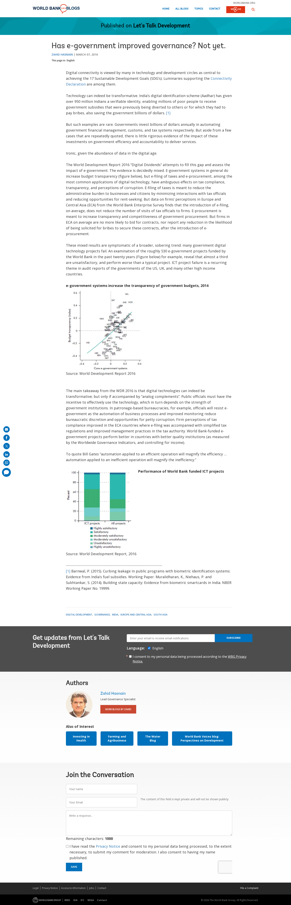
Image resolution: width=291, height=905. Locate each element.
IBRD (67, 900)
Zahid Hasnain (62, 54)
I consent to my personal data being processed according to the (189, 659)
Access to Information (73, 888)
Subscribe (233, 638)
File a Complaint (249, 888)
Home (165, 9)
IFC (82, 900)
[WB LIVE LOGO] (235, 10)
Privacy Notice (108, 846)
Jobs (91, 888)
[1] (168, 113)
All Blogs (181, 9)
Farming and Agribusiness (117, 738)
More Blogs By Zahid (118, 709)
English (71, 60)
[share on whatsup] (6, 463)
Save (74, 867)
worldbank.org (244, 3)
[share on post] (6, 446)
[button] (253, 9)
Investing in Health (81, 738)
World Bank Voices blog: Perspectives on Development (202, 738)
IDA (75, 900)
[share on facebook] (6, 438)
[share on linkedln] (6, 454)
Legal (36, 888)
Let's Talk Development (161, 26)
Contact (214, 9)
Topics (198, 9)
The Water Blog (152, 738)
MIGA (90, 900)
